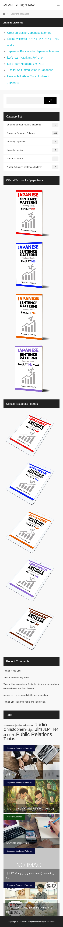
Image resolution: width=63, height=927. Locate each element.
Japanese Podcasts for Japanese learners (33, 51)
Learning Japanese (31, 141)
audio (41, 724)
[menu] (58, 5)
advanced (28, 725)
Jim (38, 729)
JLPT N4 (50, 729)
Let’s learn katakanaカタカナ (25, 57)
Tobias (9, 738)
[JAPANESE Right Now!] (26, 5)
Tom (6, 671)
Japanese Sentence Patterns (32, 133)
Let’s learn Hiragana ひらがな (25, 63)
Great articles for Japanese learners (29, 32)
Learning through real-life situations (31, 125)
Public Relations (34, 734)
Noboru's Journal (32, 158)
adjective (17, 725)
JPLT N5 (10, 735)
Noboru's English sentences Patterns (31, 167)
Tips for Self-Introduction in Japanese (30, 69)
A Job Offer (16, 671)
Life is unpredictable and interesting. (31, 695)
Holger (29, 730)
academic (8, 726)
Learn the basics (31, 150)
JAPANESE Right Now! (29, 922)
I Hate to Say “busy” (20, 677)
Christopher (14, 729)
